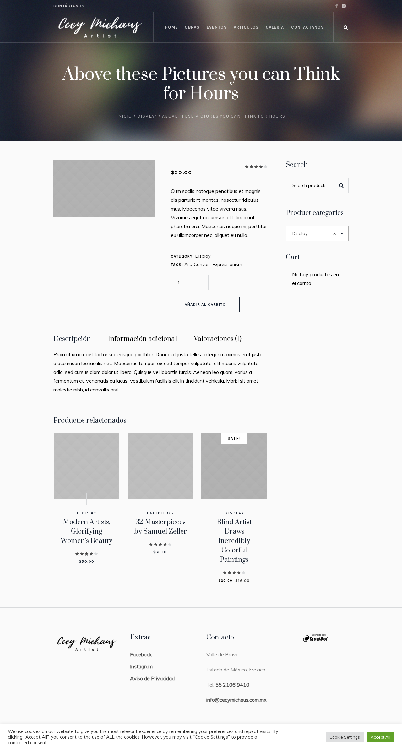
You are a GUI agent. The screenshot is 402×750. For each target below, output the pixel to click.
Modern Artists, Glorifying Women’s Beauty (86, 531)
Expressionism (227, 264)
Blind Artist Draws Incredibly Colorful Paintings (234, 541)
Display (147, 116)
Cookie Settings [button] (344, 737)
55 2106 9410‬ (232, 685)
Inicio (124, 116)
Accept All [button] (380, 737)
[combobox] (317, 233)
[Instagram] (343, 6)
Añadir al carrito (205, 304)
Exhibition (160, 513)
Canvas (201, 264)
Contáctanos (68, 6)
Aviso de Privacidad (152, 678)
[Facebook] (336, 6)
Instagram (141, 666)
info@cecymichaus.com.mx (236, 700)
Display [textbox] (314, 233)
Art (187, 264)
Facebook (141, 654)
